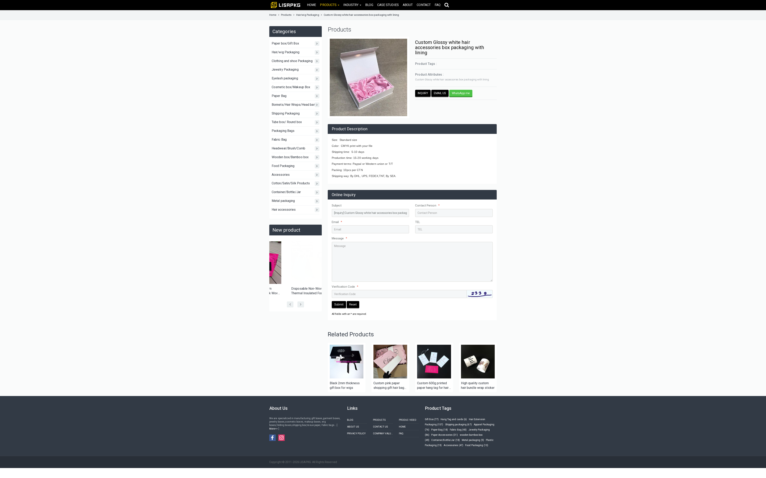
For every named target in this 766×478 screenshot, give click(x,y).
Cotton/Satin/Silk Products (291, 183)
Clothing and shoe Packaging (292, 61)
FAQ (437, 5)
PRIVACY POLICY (356, 433)
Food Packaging (283, 166)
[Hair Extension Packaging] (346, 361)
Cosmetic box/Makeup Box (291, 87)
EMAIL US (440, 93)
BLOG (369, 5)
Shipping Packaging (286, 113)
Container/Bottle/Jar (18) (445, 440)
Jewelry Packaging (285, 69)
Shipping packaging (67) (458, 424)
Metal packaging (283, 201)
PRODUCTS (379, 420)
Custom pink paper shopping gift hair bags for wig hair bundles (389, 385)
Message (339, 238)
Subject (337, 205)
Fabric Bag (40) (458, 429)
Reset (353, 304)
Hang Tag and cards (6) (454, 419)
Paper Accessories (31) (444, 435)
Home (272, 14)
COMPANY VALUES (383, 433)
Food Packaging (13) (476, 445)
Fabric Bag (279, 139)
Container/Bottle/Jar (286, 192)
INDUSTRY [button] (351, 5)
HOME (311, 5)
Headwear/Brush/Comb (288, 148)
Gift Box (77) (432, 419)
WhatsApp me (461, 93)
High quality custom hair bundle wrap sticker (478, 385)
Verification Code (345, 286)
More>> (273, 428)
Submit (339, 304)
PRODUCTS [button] (328, 5)
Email (337, 222)
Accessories (281, 175)
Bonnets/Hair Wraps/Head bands (295, 105)
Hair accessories (284, 209)
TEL (417, 222)
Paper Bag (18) (439, 429)
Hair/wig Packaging (307, 14)
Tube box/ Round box (287, 122)
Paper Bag (279, 96)
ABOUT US (353, 426)
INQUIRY (423, 93)
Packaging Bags (283, 131)
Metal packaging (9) (473, 440)
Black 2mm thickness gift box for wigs (345, 385)
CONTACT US (380, 426)
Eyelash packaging (285, 78)
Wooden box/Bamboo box (290, 157)
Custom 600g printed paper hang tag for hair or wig (433, 385)
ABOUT (408, 5)
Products (286, 14)
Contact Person (427, 205)
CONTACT (424, 5)
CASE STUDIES (388, 5)
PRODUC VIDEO (407, 420)
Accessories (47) (453, 445)
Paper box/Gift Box (285, 43)
